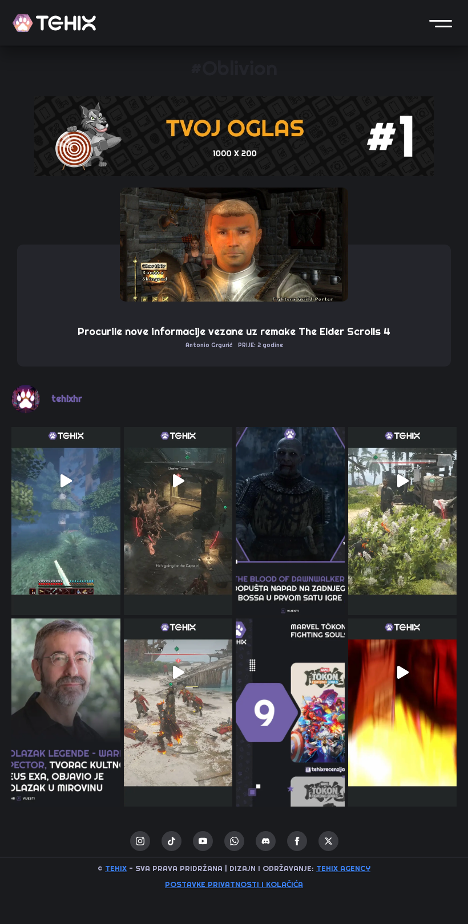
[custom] (171, 841)
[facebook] (297, 841)
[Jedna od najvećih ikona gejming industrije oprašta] (65, 672)
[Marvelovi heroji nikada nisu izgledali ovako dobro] (290, 672)
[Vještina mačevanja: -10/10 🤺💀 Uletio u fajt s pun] (178, 672)
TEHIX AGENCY (343, 868)
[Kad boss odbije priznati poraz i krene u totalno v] (402, 672)
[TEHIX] (54, 23)
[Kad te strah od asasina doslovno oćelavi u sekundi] (178, 481)
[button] (440, 22)
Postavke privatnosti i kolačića (234, 884)
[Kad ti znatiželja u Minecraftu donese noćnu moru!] (65, 481)
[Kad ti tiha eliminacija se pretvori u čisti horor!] (402, 481)
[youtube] (203, 841)
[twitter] (328, 841)
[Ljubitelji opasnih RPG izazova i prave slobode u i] (290, 481)
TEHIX (116, 868)
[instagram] (140, 841)
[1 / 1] (234, 136)
